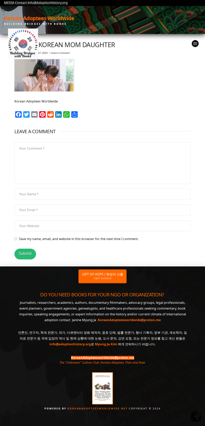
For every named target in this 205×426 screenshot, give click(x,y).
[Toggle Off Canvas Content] (195, 43)
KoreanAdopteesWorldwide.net (98, 408)
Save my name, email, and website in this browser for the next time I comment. (79, 239)
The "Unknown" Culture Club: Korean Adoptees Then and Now (102, 362)
